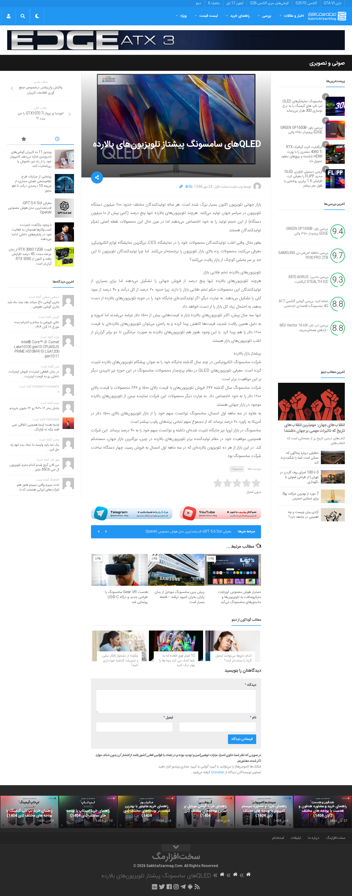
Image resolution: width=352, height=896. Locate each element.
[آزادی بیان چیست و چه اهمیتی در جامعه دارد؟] (333, 514)
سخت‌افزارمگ (335, 838)
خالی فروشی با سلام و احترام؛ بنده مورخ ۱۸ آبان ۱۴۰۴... (36, 325)
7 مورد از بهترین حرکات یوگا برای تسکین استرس (300, 496)
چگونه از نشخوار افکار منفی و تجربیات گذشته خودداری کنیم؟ (120, 660)
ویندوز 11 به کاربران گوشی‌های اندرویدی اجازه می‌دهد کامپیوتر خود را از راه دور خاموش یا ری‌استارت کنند (30, 159)
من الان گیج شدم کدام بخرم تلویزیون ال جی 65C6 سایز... (34, 467)
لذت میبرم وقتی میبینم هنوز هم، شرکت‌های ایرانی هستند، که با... (38, 487)
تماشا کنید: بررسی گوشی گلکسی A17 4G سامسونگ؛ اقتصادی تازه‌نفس (303, 304)
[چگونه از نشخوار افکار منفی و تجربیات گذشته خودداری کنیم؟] (119, 646)
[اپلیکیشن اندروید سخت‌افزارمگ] (190, 887)
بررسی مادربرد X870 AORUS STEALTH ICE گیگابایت (308, 279)
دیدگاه (250, 685)
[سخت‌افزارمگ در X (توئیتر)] (162, 887)
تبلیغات (296, 838)
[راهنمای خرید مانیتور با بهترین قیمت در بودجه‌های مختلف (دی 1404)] (147, 812)
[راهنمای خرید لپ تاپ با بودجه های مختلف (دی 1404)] (88, 812)
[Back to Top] (176, 847)
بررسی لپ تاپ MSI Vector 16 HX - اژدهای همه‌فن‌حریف (304, 328)
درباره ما (313, 838)
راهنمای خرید (240, 16)
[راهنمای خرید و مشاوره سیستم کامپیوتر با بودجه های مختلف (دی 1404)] (264, 812)
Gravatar (217, 772)
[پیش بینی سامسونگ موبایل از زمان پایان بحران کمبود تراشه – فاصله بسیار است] (176, 570)
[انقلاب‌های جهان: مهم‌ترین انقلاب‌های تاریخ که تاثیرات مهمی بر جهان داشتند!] (311, 401)
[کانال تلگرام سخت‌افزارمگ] (183, 887)
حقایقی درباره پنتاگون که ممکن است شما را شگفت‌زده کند (299, 458)
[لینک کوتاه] (181, 187)
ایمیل (168, 718)
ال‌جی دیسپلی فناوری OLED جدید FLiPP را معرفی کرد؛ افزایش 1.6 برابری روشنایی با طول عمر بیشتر (303, 179)
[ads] (176, 40)
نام (253, 718)
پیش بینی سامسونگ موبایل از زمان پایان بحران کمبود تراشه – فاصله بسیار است (179, 597)
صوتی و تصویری (327, 63)
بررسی (266, 16)
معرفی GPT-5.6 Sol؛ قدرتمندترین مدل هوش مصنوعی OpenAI (188, 532)
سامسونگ (237, 469)
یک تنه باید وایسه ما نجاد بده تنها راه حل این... (34, 447)
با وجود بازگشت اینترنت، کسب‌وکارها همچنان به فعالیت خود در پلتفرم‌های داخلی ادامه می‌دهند (31, 232)
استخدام (278, 838)
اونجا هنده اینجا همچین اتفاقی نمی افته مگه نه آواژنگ (35, 427)
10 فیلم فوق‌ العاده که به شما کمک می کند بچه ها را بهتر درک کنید (177, 660)
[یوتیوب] (220, 513)
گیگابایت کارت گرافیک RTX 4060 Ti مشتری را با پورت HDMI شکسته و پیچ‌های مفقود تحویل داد (301, 154)
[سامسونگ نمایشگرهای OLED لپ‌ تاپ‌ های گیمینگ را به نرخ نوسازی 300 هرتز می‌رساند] (335, 106)
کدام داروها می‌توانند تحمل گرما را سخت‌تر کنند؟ (233, 658)
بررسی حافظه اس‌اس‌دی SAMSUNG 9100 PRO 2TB (303, 255)
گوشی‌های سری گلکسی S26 (269, 3)
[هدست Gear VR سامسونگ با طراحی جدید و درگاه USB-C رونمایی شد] (119, 570)
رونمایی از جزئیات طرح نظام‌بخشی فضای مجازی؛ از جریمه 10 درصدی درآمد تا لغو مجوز (31, 184)
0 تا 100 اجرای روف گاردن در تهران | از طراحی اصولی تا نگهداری (299, 477)
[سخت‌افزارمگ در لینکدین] (154, 887)
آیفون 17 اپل (235, 3)
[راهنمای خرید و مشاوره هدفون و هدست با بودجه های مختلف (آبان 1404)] (323, 812)
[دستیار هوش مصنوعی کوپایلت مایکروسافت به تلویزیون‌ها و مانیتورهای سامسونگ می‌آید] (233, 570)
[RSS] (197, 887)
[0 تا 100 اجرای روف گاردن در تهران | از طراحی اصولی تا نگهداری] (333, 477)
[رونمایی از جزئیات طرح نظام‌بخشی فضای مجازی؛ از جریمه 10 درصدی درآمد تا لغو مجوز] (64, 183)
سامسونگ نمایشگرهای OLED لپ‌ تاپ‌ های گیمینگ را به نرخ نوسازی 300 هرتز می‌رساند (302, 106)
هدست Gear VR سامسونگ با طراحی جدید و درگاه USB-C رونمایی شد (126, 597)
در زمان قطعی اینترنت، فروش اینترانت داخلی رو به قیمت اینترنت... (33, 374)
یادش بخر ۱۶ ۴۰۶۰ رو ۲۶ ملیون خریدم (34, 408)
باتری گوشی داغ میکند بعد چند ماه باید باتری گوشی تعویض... (33, 304)
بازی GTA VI (332, 3)
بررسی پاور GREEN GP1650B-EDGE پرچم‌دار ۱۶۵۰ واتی (301, 130)
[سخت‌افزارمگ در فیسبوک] (169, 887)
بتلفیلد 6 (214, 3)
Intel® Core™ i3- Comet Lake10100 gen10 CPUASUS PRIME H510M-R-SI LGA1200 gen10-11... (36, 349)
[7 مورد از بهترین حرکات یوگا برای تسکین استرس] (333, 496)
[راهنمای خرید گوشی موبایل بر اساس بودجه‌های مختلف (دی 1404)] (205, 812)
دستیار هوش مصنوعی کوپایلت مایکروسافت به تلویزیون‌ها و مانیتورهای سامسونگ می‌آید (239, 597)
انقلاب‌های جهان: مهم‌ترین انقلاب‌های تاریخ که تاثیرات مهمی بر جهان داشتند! (314, 428)
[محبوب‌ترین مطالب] (24, 140)
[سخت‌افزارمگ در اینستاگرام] (176, 887)
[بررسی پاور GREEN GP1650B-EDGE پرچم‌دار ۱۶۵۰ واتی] (335, 130)
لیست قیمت (208, 16)
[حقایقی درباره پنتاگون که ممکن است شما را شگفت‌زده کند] (333, 457)
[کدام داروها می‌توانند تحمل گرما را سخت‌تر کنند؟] (232, 646)
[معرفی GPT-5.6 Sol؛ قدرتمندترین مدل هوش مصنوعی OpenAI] (64, 208)
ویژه (183, 16)
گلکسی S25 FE (306, 3)
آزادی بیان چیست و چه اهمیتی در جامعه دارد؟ (303, 514)
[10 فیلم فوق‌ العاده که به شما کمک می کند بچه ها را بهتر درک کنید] (176, 646)
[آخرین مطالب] (57, 140)
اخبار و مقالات (294, 16)
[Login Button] (8, 16)
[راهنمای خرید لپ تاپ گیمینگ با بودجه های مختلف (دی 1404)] (29, 812)
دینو (198, 3)
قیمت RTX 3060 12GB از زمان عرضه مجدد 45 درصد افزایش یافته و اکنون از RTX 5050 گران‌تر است (30, 257)
